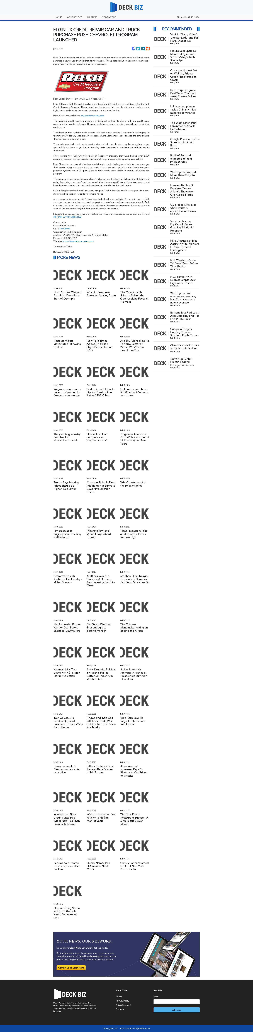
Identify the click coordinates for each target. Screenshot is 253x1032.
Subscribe (176, 1010)
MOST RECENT (74, 17)
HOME (59, 17)
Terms (119, 996)
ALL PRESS (92, 17)
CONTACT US (109, 17)
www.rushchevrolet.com (92, 115)
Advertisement (123, 1005)
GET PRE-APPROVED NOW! (67, 217)
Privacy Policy (122, 1000)
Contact (120, 1009)
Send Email (64, 228)
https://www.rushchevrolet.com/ (78, 241)
